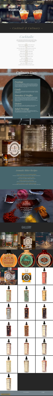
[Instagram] (35, 1)
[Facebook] (34, 1)
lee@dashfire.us (7, 394)
